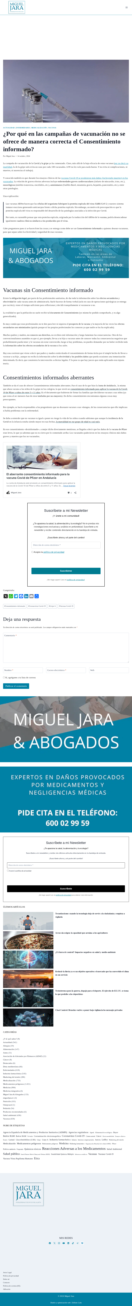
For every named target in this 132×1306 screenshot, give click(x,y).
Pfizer (114, 1144)
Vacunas (52, 128)
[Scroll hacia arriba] (127, 1284)
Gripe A (52, 606)
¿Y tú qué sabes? (10, 1039)
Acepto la (48, 552)
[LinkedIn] (68, 1243)
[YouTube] (64, 1243)
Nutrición (7, 1101)
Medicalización (39, 128)
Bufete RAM (9, 1136)
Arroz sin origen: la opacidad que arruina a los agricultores (81, 933)
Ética (37, 1158)
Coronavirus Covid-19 (37, 606)
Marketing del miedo (11, 1077)
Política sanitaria (9, 1149)
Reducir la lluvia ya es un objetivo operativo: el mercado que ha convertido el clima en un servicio (92, 973)
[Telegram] (78, 1243)
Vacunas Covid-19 (66, 606)
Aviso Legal (7, 1272)
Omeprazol (7, 1105)
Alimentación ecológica (103, 1132)
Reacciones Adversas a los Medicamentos (74, 1148)
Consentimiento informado (14, 606)
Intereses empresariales (86, 1140)
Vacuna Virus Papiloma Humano (18, 1158)
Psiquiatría (20, 1149)
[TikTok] (73, 1243)
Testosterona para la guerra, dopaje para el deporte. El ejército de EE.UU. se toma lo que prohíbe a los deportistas (91, 992)
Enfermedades (23, 128)
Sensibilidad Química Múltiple (62, 1154)
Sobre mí (6, 1279)
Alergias (6, 1046)
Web (92, 670)
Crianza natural (90, 1136)
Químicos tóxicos (32, 1149)
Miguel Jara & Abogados (13, 1094)
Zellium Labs (77, 1303)
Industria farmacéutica (12, 1074)
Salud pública (11, 1153)
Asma (5, 1053)
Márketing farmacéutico (77, 1144)
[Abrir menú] (126, 7)
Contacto (6, 1282)
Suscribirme (66, 571)
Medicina (7, 1087)
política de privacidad (53, 552)
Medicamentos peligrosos (13, 1084)
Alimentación (8, 1049)
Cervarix (30, 1136)
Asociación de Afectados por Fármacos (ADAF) (22, 1056)
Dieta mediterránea (11, 1067)
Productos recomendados (13, 1112)
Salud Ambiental (114, 1149)
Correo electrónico (56, 670)
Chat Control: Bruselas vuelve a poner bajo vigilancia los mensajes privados (88, 1010)
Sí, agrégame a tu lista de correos (20, 677)
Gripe (39, 1140)
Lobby (105, 1139)
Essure (5, 1140)
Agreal (92, 1132)
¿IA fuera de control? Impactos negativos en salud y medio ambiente (85, 952)
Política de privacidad (11, 1276)
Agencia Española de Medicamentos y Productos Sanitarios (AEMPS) (35, 1132)
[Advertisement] (66, 34)
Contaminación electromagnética (47, 1136)
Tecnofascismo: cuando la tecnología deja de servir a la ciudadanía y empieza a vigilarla (90, 915)
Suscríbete (66, 888)
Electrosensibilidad (108, 1136)
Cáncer (6, 1060)
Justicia (98, 1140)
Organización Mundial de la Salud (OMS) (98, 1144)
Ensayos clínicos (120, 1136)
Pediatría (6, 1108)
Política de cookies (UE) (11, 1286)
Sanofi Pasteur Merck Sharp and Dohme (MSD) (35, 1154)
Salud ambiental (9, 1115)
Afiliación (6, 1289)
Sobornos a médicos (81, 1154)
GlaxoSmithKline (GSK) (26, 1140)
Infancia (74, 1140)
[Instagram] (59, 1243)
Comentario (10, 635)
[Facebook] (50, 1243)
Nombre (8, 670)
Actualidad (9, 128)
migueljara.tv (8, 1098)
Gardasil (12, 1140)
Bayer (115, 1132)
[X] (54, 1243)
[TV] (82, 1243)
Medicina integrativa (11, 1091)
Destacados (7, 1063)
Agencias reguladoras (78, 1132)
